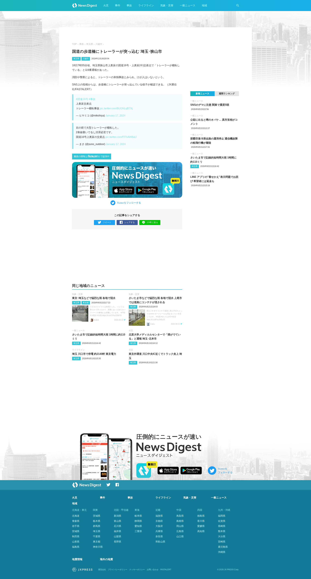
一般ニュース (187, 5)
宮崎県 (221, 541)
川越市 (98, 44)
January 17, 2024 (115, 115)
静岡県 (138, 521)
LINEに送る (152, 222)
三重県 (138, 531)
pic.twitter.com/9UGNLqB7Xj (116, 108)
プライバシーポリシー (117, 569)
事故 (129, 5)
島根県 (180, 521)
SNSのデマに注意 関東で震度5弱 (209, 104)
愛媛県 (201, 526)
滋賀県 (159, 515)
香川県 (201, 521)
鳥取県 (180, 515)
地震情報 (77, 559)
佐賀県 (221, 521)
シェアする (129, 222)
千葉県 (96, 536)
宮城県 (75, 531)
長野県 (117, 541)
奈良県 (159, 536)
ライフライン (146, 5)
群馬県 (96, 526)
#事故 (92, 99)
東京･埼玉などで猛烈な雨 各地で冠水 (93, 298)
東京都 (86, 303)
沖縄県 (221, 552)
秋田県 (75, 536)
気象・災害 (166, 5)
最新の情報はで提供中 (91, 156)
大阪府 (159, 526)
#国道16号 (82, 99)
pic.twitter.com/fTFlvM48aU (121, 137)
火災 (106, 5)
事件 (117, 5)
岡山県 (180, 526)
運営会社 (102, 569)
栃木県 (96, 521)
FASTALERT (165, 569)
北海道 (75, 515)
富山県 (117, 521)
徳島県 (201, 515)
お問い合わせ (152, 569)
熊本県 (221, 531)
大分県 (221, 536)
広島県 (180, 531)
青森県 (75, 521)
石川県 (117, 526)
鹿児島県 (223, 546)
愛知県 (138, 526)
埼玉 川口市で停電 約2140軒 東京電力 (94, 353)
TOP (74, 44)
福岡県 (221, 515)
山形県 (75, 541)
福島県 (75, 546)
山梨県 (117, 536)
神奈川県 (98, 546)
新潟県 (117, 515)
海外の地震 (106, 559)
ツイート (107, 222)
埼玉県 (89, 44)
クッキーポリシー (137, 569)
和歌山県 (160, 541)
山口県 (180, 536)
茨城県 (96, 515)
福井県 (117, 531)
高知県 (201, 531)
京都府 (159, 521)
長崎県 (221, 526)
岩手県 (75, 526)
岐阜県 (138, 515)
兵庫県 (159, 531)
